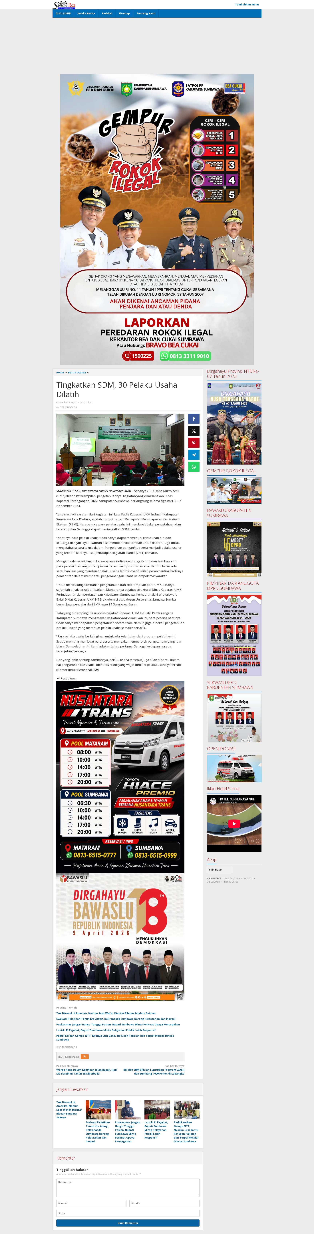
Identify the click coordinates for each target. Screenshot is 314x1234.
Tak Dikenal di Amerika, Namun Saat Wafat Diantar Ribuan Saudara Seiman (106, 1013)
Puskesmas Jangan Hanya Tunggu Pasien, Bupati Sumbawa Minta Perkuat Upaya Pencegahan (118, 1024)
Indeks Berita (231, 881)
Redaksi (248, 878)
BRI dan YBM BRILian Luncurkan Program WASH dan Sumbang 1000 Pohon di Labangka (153, 1069)
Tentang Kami (232, 878)
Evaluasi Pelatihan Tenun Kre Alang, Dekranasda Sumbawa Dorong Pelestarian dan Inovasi (115, 1019)
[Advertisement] (157, 44)
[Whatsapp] (194, 467)
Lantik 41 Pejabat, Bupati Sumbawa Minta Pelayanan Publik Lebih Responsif (106, 1030)
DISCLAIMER (213, 881)
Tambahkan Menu (247, 4)
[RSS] (85, 1056)
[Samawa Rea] (64, 4)
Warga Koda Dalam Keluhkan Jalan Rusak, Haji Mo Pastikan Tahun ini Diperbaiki (86, 1069)
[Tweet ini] (194, 431)
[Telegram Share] (194, 455)
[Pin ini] (194, 443)
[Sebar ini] (194, 419)
